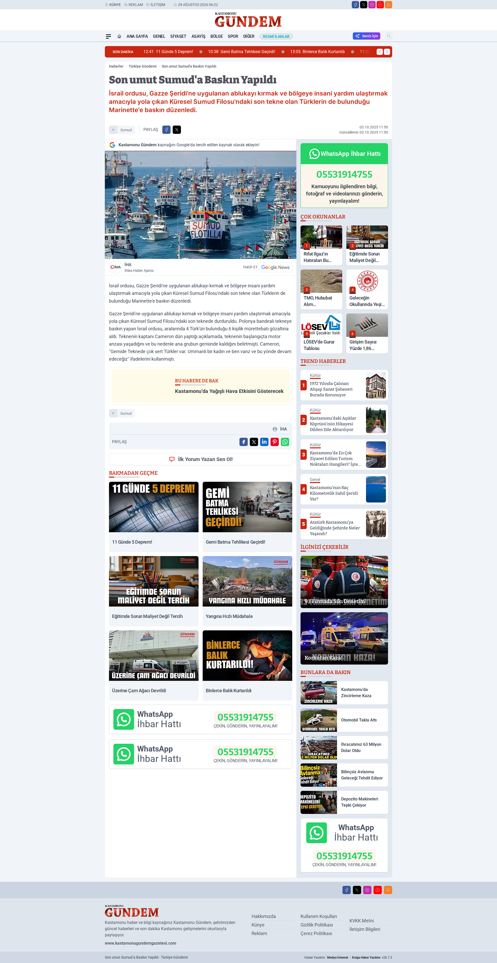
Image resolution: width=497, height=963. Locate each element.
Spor (233, 36)
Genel (159, 36)
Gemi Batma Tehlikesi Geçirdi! (190, 51)
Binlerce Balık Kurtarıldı (266, 51)
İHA (139, 267)
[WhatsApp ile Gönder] (285, 442)
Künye (115, 5)
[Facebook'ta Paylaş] (166, 130)
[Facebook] (355, 4)
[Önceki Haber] (380, 52)
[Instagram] (372, 4)
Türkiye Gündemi (143, 66)
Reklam (136, 5)
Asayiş (199, 36)
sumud (126, 130)
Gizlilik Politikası (317, 925)
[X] (363, 4)
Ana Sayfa (137, 36)
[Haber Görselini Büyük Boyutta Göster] (200, 205)
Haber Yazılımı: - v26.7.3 (348, 957)
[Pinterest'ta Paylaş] (275, 442)
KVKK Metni (361, 920)
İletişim (158, 5)
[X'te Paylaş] (177, 130)
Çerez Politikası (316, 933)
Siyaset (178, 36)
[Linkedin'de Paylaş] (264, 442)
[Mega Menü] (108, 36)
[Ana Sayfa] (119, 36)
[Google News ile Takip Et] (275, 267)
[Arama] (388, 36)
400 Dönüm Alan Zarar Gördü (342, 51)
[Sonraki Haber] (387, 52)
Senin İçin (370, 36)
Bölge (216, 36)
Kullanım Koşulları (319, 916)
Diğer (248, 36)
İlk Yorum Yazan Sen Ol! (205, 459)
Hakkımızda (264, 916)
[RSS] (388, 4)
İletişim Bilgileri (364, 929)
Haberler (116, 66)
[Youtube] (380, 4)
